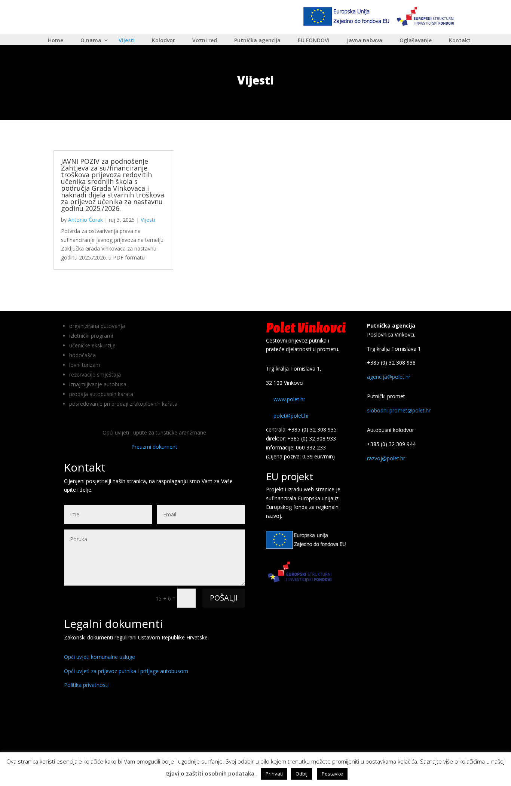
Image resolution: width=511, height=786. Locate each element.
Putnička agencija (257, 40)
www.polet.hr (289, 399)
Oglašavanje (416, 40)
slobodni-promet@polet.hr (399, 410)
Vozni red (204, 40)
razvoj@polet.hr (386, 458)
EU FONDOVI (314, 40)
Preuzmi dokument (154, 446)
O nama (90, 40)
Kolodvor (163, 40)
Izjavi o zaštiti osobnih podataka (209, 773)
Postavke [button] (332, 773)
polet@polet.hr (291, 415)
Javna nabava (364, 40)
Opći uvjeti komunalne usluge (99, 656)
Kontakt (460, 40)
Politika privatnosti (86, 684)
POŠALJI (224, 598)
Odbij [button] (301, 773)
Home (55, 40)
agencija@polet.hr (388, 376)
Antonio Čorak (85, 219)
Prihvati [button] (274, 773)
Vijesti (127, 41)
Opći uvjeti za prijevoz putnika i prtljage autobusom (126, 671)
